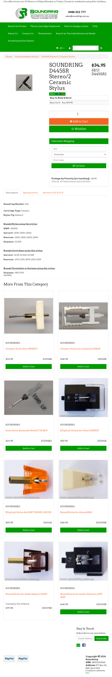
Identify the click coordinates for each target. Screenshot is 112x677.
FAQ (95, 26)
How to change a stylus (76, 26)
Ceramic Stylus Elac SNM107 (21, 348)
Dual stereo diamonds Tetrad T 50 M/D (27, 430)
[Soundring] (56, 12)
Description (12, 192)
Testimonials (45, 33)
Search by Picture (17, 26)
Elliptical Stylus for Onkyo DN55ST (79, 430)
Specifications (30, 192)
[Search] (101, 48)
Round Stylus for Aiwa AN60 (76, 512)
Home (9, 56)
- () (60, 48)
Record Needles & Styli (27, 56)
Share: (53, 94)
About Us (13, 33)
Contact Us (28, 33)
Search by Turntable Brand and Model (75, 33)
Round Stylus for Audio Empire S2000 (26, 594)
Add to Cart (80, 121)
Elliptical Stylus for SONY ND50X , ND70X (28, 512)
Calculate (80, 166)
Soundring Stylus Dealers (21, 41)
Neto (87, 673)
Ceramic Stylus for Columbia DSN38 (80, 348)
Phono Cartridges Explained (45, 26)
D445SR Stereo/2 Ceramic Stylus (58, 56)
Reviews (47, 192)
